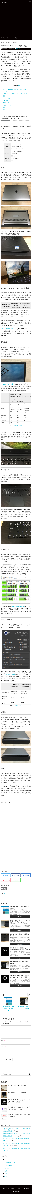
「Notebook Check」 (8, 384)
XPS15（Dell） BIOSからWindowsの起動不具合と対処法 (20, 948)
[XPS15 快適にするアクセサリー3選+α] (5, 965)
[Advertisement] (16, 20)
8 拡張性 (4, 107)
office (6, 1171)
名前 (3, 1040)
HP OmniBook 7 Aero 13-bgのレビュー (19, 1085)
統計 (5, 1176)
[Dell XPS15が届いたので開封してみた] (5, 938)
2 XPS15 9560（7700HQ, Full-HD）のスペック (14, 93)
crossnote (6, 2)
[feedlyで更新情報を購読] (2, 888)
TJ (4, 893)
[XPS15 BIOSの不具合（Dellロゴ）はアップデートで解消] (5, 979)
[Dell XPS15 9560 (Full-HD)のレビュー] (26, 875)
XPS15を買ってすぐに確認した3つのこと (20, 907)
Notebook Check (18, 425)
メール (3, 1046)
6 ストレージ (5, 102)
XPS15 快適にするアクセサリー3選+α (20, 962)
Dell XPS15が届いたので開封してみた (20, 935)
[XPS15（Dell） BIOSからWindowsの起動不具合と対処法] (5, 951)
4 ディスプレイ (6, 98)
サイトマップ (6, 1188)
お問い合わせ (26, 1188)
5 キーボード (5, 100)
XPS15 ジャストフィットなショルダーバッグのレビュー (20, 921)
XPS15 (18, 48)
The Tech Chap (9, 674)
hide (19, 85)
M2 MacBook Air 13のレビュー (17, 1092)
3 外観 (3, 96)
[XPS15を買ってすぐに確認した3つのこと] (5, 910)
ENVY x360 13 (9, 1165)
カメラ (6, 1173)
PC (5, 1159)
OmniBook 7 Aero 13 (11, 1162)
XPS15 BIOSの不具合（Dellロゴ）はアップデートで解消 (19, 976)
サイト (3, 1052)
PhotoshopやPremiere (17, 606)
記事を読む (19, 916)
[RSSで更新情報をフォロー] (5, 888)
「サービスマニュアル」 (9, 329)
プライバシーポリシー (16, 1188)
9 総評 (3, 109)
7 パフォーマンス (6, 105)
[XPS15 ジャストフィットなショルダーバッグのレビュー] (5, 924)
